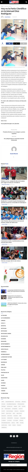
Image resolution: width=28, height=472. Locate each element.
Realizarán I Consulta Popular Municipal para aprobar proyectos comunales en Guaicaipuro (13, 201)
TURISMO (3, 391)
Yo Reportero (4, 393)
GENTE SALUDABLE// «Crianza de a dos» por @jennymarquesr (17, 303)
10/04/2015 (14, 17)
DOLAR (3, 413)
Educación (3, 341)
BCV (19, 406)
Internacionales (5, 354)
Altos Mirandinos (6, 198)
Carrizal (3, 320)
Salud (2, 375)
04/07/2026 (13, 184)
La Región (4, 420)
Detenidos (22, 411)
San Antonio (4, 378)
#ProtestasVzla (21, 404)
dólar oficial (19, 413)
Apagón (15, 406)
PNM (17, 422)
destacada (3, 328)
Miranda (21, 420)
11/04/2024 (11, 262)
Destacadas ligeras (7, 6)
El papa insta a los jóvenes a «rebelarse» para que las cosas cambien (15, 297)
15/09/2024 (11, 224)
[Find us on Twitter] (14, 436)
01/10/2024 (11, 204)
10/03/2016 (10, 293)
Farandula (3, 352)
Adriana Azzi (9, 406)
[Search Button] (26, 2)
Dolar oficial (8, 413)
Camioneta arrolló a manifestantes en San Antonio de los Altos (12, 241)
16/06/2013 (10, 306)
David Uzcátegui (10, 411)
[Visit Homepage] (14, 2)
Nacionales (4, 362)
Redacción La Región (5, 184)
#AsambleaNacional (10, 401)
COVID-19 (3, 323)
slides (2, 380)
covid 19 (20, 408)
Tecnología (4, 388)
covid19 (3, 411)
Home (2, 6)
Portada (21, 422)
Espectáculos (4, 349)
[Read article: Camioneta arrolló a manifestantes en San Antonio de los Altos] (14, 233)
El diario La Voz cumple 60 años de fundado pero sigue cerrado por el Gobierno (13, 181)
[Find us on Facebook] (11, 436)
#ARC (3, 401)
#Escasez (24, 401)
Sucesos (3, 385)
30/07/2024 (11, 244)
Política (3, 370)
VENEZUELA (4, 427)
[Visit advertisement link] (14, 274)
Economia (3, 339)
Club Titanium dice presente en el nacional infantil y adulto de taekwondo (12, 221)
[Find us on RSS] (17, 436)
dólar (14, 413)
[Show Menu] (1, 2)
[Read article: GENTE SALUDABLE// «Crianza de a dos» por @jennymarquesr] (3, 304)
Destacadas (4, 178)
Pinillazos (3, 367)
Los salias (9, 420)
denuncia (16, 411)
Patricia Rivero (4, 204)
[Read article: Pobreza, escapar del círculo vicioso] (14, 253)
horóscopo (16, 418)
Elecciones (10, 415)
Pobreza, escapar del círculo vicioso (11, 261)
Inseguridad (22, 418)
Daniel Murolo (7, 17)
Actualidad (4, 315)
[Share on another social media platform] (23, 43)
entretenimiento (5, 344)
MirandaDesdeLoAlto (6, 422)
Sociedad (3, 383)
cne (2, 408)
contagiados (14, 408)
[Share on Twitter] (16, 43)
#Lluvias (3, 404)
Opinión (3, 365)
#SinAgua (4, 406)
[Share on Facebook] (9, 43)
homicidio (4, 418)
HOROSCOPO (10, 418)
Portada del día (5, 372)
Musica (13, 422)
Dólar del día (4, 336)
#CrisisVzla (17, 401)
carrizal (23, 406)
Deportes (3, 326)
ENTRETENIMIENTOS (5, 346)
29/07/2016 (10, 300)
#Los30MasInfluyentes (11, 404)
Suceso (14, 425)
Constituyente (7, 408)
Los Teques (4, 238)
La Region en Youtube (6, 357)
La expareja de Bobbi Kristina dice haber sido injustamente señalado (16, 290)
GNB (20, 415)
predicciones (4, 425)
